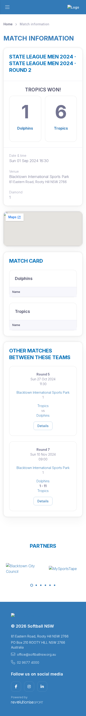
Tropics (61, 128)
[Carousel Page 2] (36, 585)
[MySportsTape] (63, 569)
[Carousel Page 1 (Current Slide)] (31, 585)
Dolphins (25, 128)
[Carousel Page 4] (45, 585)
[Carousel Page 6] (54, 585)
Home (8, 24)
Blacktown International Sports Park (43, 392)
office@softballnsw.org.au (36, 654)
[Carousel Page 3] (40, 585)
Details (43, 426)
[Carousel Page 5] (50, 585)
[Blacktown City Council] (23, 568)
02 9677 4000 (28, 662)
